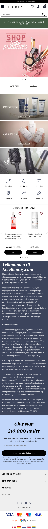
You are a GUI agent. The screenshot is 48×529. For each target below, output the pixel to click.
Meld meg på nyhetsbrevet (24, 453)
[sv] (34, 526)
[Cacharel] (14, 86)
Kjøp (13, 252)
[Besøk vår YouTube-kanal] (26, 504)
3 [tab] (25, 258)
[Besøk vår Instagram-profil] (22, 504)
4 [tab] (27, 258)
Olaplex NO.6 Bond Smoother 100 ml (35, 235)
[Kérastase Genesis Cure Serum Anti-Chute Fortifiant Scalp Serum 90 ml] (13, 220)
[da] (14, 526)
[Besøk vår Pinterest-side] (30, 504)
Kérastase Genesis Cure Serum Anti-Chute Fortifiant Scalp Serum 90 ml (13, 236)
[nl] (24, 526)
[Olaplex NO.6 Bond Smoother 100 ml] (35, 220)
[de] (19, 526)
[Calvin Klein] (34, 86)
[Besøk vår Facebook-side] (18, 504)
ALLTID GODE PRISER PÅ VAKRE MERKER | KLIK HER (24, 23)
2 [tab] (23, 258)
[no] (29, 526)
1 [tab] (20, 258)
